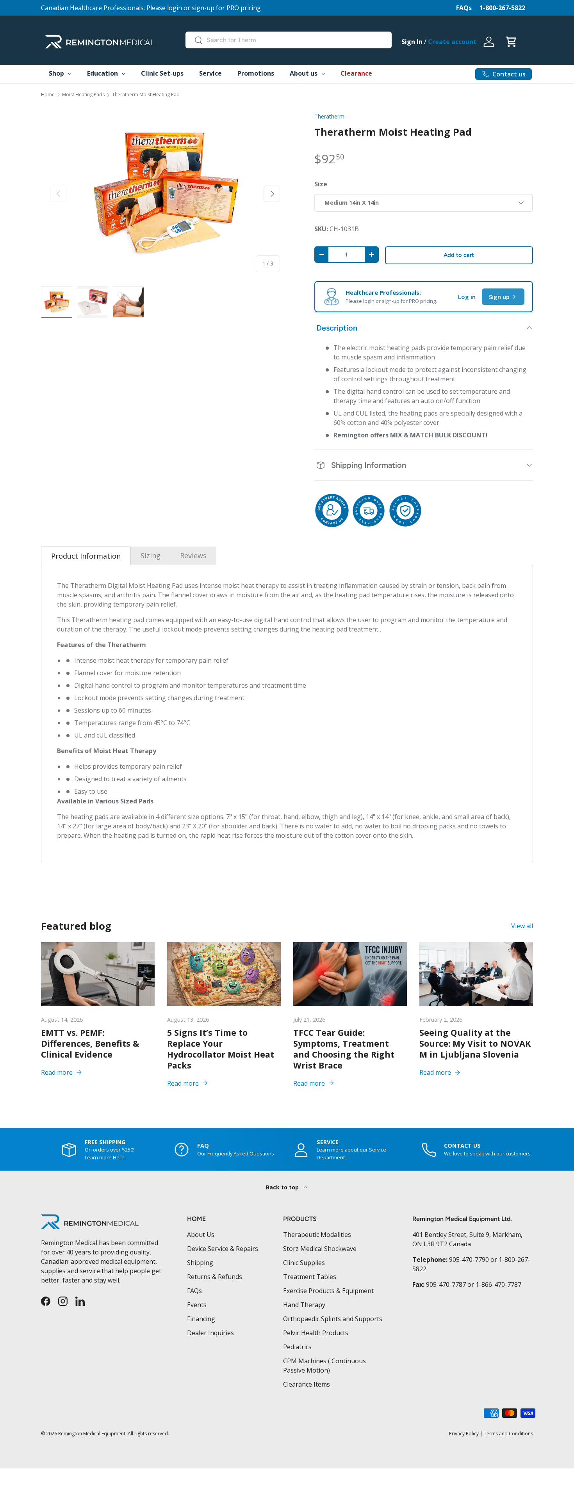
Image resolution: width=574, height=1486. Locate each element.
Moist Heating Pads (83, 94)
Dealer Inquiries (210, 1333)
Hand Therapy (304, 1304)
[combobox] (288, 40)
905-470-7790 (469, 1259)
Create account (452, 41)
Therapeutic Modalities (317, 1234)
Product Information (86, 556)
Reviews (193, 555)
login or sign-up (190, 8)
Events (197, 1304)
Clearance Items (306, 1384)
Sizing (150, 555)
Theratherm (329, 116)
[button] (510, 41)
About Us (200, 1234)
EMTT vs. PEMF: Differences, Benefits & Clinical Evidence (90, 1043)
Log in (467, 297)
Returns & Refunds (214, 1276)
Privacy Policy (464, 1433)
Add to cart (459, 254)
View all (522, 926)
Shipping (200, 1262)
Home (48, 94)
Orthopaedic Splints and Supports (332, 1318)
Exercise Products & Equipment (328, 1290)
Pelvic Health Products (315, 1333)
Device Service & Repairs (222, 1248)
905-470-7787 (446, 1284)
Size (320, 184)
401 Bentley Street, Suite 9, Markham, (467, 1234)
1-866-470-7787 (498, 1284)
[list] (165, 193)
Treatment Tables (309, 1276)
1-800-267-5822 (502, 8)
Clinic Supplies (304, 1262)
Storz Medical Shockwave (320, 1248)
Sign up (499, 297)
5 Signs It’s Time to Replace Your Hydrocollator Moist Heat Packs (220, 1049)
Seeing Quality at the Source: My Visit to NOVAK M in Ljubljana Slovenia (475, 1043)
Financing (201, 1318)
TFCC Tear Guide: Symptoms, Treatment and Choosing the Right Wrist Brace (343, 1049)
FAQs (464, 8)
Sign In (411, 41)
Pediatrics (297, 1347)
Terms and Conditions (508, 1433)
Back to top (283, 1187)
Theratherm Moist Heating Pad (146, 94)
